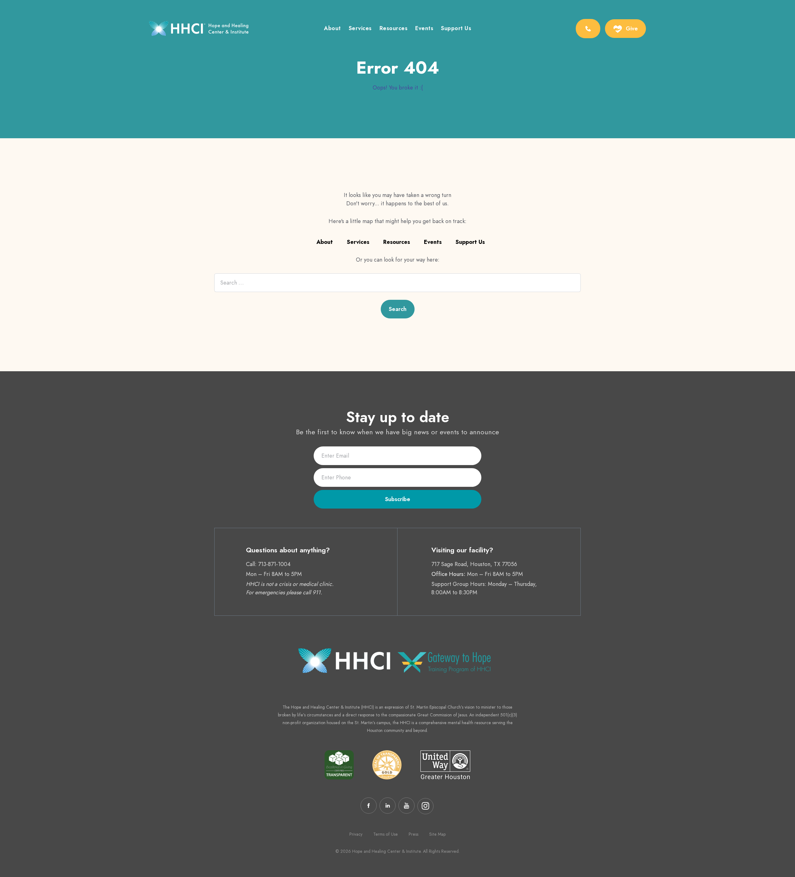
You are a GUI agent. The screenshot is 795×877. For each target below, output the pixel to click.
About (332, 28)
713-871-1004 (274, 564)
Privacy (355, 834)
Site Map (437, 834)
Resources (393, 28)
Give (632, 29)
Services (360, 28)
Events (424, 28)
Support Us (456, 28)
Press (413, 834)
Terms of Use (385, 834)
